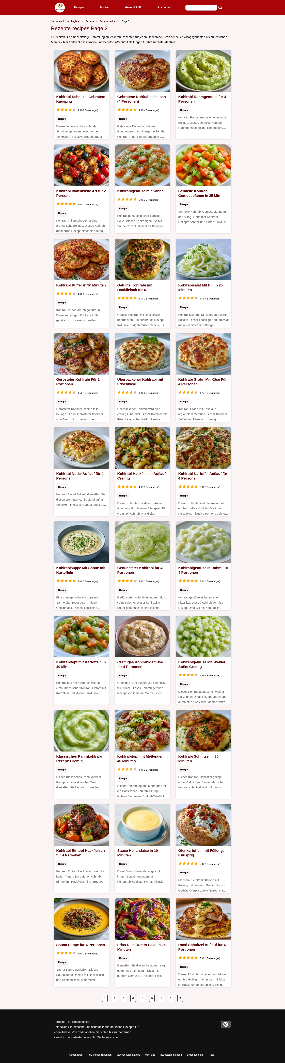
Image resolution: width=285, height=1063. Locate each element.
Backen (105, 7)
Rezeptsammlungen (171, 1054)
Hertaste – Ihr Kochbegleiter (65, 21)
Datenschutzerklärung (128, 1054)
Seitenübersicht (195, 1054)
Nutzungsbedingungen (99, 1054)
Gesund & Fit (133, 7)
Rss (212, 1054)
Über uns (150, 1054)
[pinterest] (226, 1024)
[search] (220, 8)
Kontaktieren (75, 1054)
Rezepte (79, 7)
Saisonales (164, 7)
